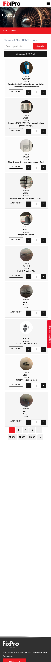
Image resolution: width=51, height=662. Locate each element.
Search (40, 46)
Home (5, 31)
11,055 (22, 437)
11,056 (32, 437)
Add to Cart (16, 91)
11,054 (12, 437)
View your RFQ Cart (25, 54)
